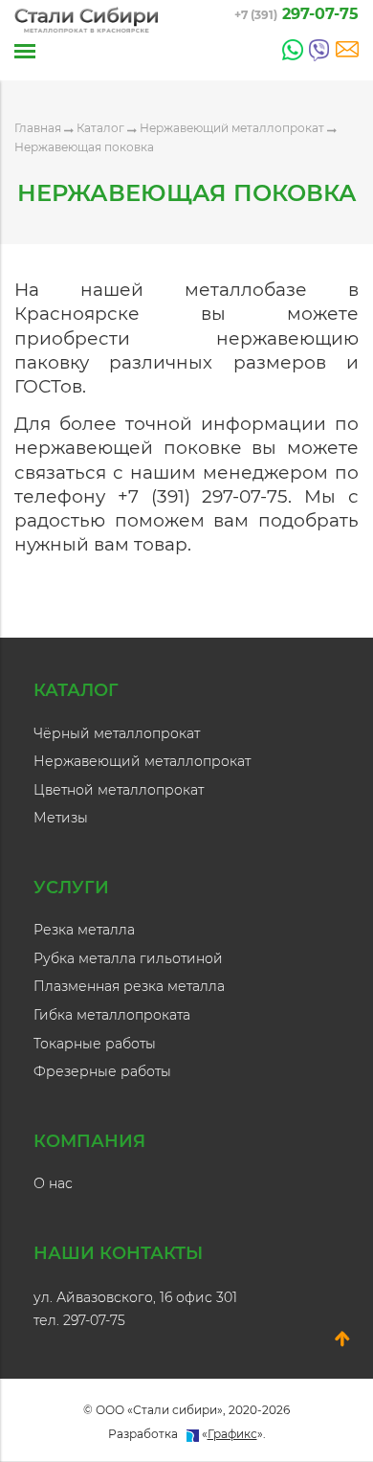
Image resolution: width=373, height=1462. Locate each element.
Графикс (232, 1434)
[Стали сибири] (86, 20)
